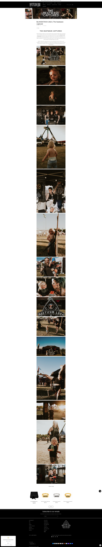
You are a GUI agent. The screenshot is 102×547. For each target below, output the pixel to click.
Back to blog (51, 486)
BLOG (45, 531)
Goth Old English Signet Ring (56, 501)
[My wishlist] (71, 4)
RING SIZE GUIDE (46, 528)
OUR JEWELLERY (46, 524)
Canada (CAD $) (32, 543)
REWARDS (45, 530)
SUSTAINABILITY (31, 520)
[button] (49, 3)
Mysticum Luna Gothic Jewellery (35, 546)
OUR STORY (45, 520)
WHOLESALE (46, 521)
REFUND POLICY (31, 528)
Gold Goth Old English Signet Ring (45, 501)
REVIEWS (30, 530)
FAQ (29, 521)
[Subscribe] (57, 516)
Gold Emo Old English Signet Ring (67, 501)
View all (51, 506)
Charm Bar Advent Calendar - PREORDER (34, 501)
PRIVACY (30, 524)
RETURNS (30, 527)
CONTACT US (46, 527)
